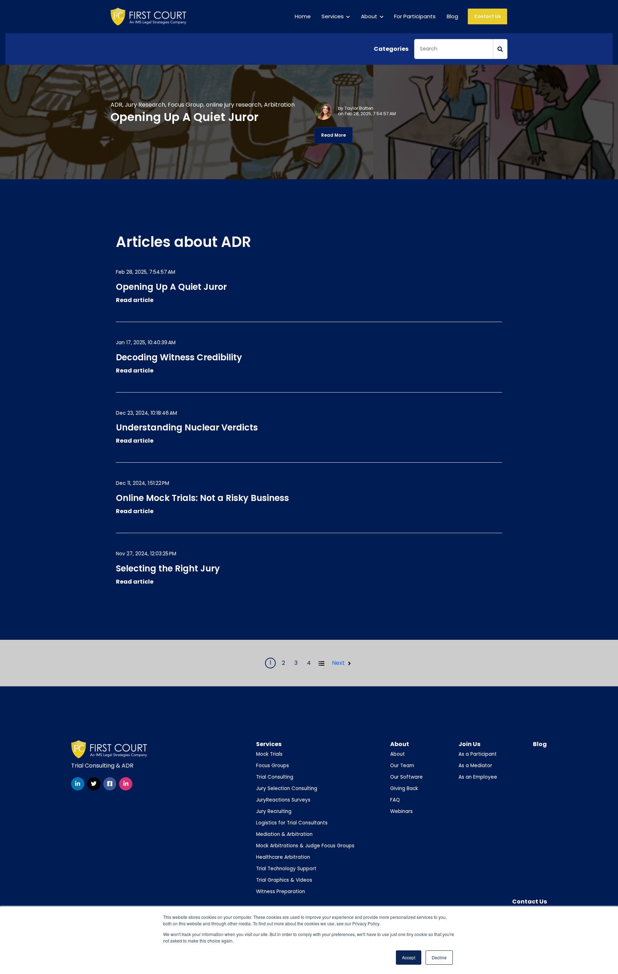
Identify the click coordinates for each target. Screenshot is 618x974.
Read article (134, 300)
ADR (116, 105)
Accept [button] (408, 957)
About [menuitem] (399, 744)
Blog (452, 16)
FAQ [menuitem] (395, 800)
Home (303, 16)
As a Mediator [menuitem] (475, 765)
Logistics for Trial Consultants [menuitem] (292, 822)
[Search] (500, 49)
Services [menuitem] (268, 744)
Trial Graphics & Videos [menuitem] (284, 880)
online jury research (233, 105)
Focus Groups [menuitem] (272, 765)
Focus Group (185, 105)
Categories (391, 49)
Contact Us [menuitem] (529, 901)
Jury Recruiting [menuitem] (273, 811)
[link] (148, 16)
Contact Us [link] (487, 16)
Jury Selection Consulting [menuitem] (286, 788)
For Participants (415, 16)
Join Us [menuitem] (469, 744)
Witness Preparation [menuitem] (280, 891)
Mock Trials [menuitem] (269, 754)
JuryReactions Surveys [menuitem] (283, 800)
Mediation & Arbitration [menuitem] (284, 834)
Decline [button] (439, 957)
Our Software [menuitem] (406, 777)
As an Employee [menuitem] (477, 777)
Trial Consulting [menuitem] (274, 777)
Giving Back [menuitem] (404, 788)
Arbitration (279, 105)
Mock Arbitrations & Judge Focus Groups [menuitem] (305, 845)
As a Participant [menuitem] (477, 754)
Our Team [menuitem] (402, 765)
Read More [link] (333, 135)
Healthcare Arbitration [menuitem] (283, 857)
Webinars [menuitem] (401, 811)
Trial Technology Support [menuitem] (286, 868)
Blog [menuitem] (540, 744)
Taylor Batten (358, 108)
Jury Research (145, 105)
